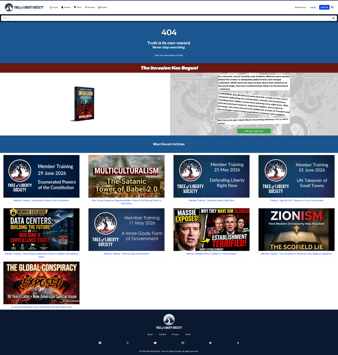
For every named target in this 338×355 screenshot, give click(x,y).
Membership (300, 7)
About (150, 334)
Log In (313, 7)
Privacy (175, 334)
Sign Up (324, 7)
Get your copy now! (254, 131)
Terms (188, 334)
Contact (162, 334)
